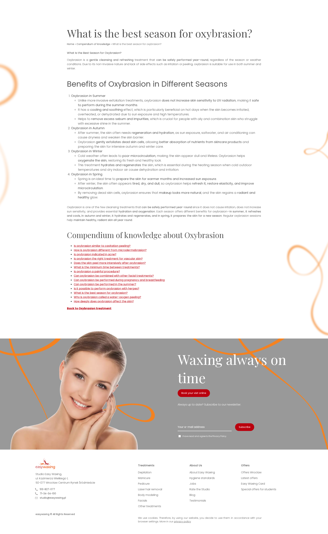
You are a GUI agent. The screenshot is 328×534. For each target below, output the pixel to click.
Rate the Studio (199, 489)
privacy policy (182, 521)
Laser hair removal (150, 489)
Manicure (144, 478)
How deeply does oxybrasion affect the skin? (104, 301)
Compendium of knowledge (93, 44)
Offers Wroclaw (251, 472)
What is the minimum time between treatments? (107, 267)
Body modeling (148, 495)
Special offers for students (258, 489)
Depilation (145, 472)
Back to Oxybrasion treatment (89, 308)
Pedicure (144, 484)
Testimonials (197, 501)
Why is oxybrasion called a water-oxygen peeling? (107, 297)
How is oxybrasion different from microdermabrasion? (110, 250)
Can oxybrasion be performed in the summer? (105, 284)
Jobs (192, 484)
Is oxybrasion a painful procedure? (97, 271)
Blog (192, 495)
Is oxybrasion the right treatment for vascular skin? (108, 259)
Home (70, 44)
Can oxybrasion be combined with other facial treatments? (114, 276)
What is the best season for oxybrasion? (101, 293)
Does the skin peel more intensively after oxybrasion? (110, 263)
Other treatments (149, 506)
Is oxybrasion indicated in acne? (95, 254)
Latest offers (249, 478)
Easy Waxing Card (253, 484)
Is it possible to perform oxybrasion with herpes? (106, 288)
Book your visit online (193, 393)
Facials (142, 501)
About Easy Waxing (202, 472)
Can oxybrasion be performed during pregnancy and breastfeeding (119, 280)
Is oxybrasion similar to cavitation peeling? (102, 246)
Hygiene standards (202, 478)
